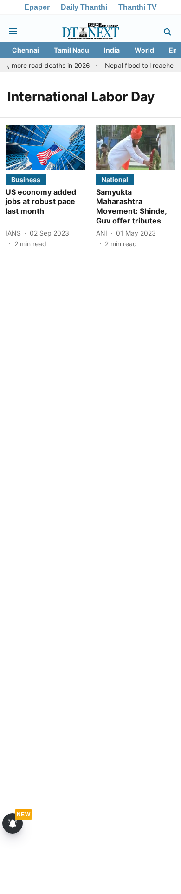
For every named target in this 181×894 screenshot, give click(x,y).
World (144, 50)
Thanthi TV (137, 7)
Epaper (37, 7)
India (112, 50)
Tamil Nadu (71, 50)
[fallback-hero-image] (45, 147)
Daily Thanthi (84, 7)
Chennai (25, 50)
